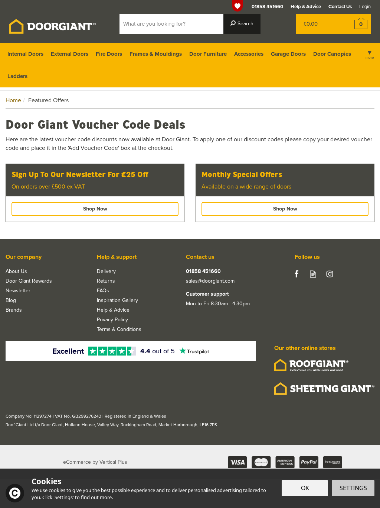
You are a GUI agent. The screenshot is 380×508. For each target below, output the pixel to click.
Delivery (106, 271)
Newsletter (18, 291)
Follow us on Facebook (296, 274)
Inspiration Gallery (117, 300)
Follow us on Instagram (329, 274)
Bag (318, 24)
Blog (11, 300)
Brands (14, 310)
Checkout (356, 24)
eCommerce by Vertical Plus (95, 462)
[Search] (242, 24)
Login (365, 6)
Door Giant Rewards (29, 281)
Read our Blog (313, 274)
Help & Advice (113, 310)
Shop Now (95, 209)
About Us (16, 271)
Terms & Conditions (119, 329)
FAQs (103, 291)
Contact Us (340, 6)
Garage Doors (288, 54)
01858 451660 (203, 271)
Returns (106, 281)
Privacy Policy (112, 320)
